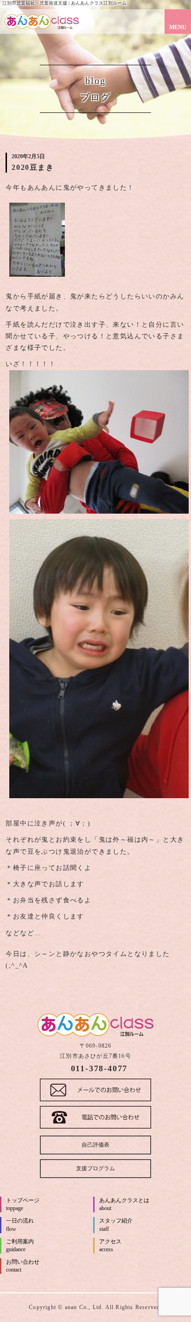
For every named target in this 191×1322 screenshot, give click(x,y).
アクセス (110, 1245)
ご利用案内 (20, 1245)
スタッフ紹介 (116, 1224)
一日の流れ (20, 1224)
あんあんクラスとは (124, 1204)
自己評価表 (95, 1145)
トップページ (22, 1204)
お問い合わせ (22, 1266)
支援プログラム (95, 1168)
